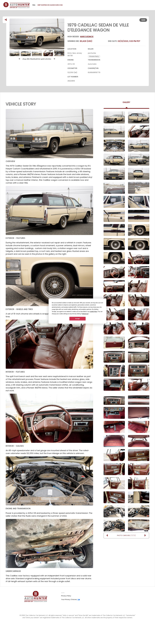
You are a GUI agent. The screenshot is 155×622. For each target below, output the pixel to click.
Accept (77, 318)
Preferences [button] (85, 313)
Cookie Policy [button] (93, 311)
